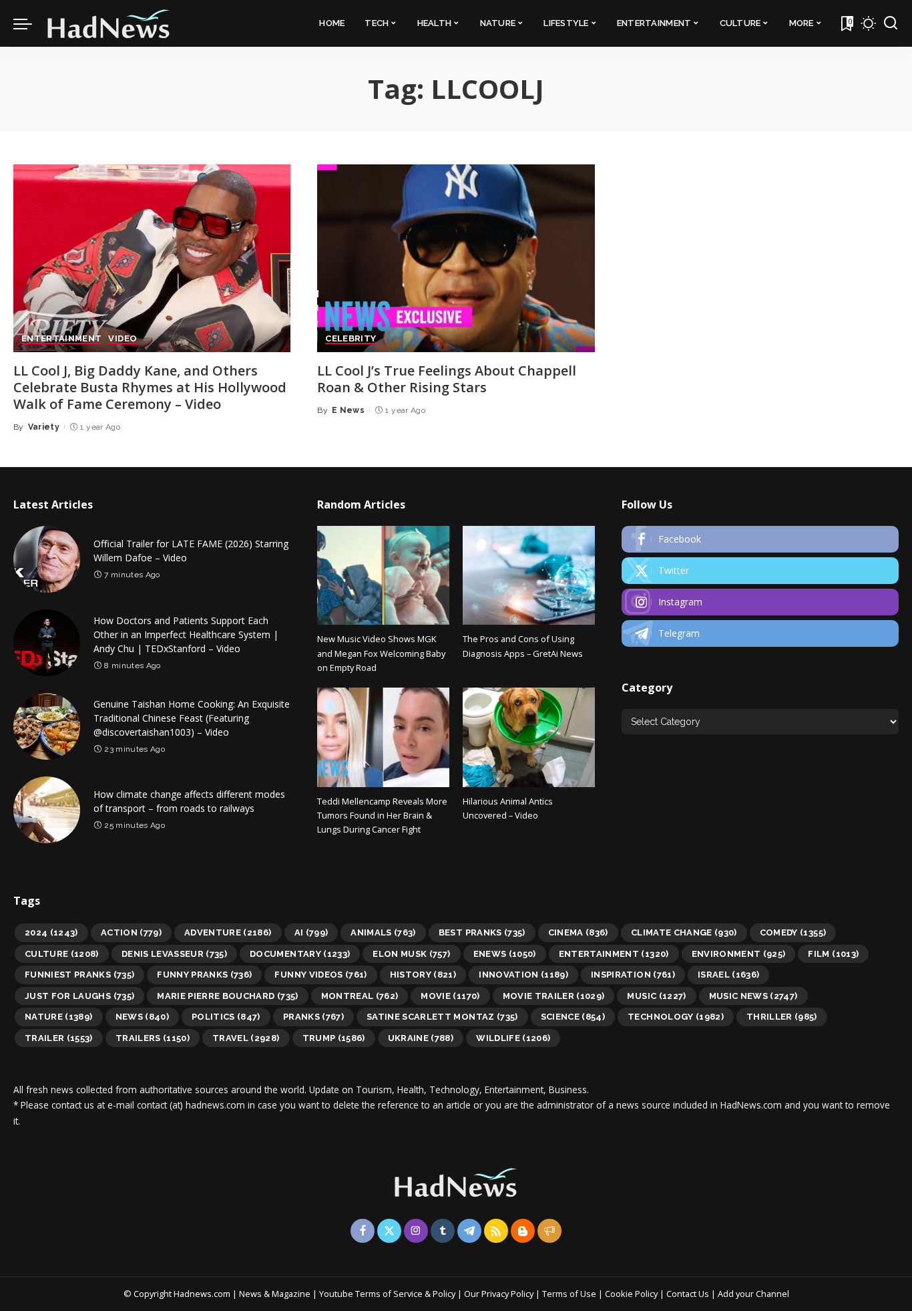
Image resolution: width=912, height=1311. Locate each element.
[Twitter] (760, 570)
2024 (51, 932)
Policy (444, 1294)
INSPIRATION (633, 975)
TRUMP (333, 1038)
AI (311, 932)
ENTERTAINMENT (61, 338)
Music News (753, 996)
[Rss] (496, 1231)
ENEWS (504, 954)
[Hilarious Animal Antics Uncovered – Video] (529, 737)
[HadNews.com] (108, 23)
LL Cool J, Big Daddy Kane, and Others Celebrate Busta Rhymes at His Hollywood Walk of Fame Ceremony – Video (149, 387)
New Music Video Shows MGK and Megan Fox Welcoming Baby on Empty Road (381, 653)
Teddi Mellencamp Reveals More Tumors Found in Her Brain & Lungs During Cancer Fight (382, 815)
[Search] (891, 23)
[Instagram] (760, 602)
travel (246, 1038)
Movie (450, 996)
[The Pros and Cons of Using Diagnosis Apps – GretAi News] (529, 575)
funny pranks (204, 975)
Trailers (153, 1038)
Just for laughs (79, 996)
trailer (59, 1038)
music (656, 996)
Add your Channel (753, 1294)
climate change (684, 932)
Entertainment (614, 954)
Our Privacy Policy (499, 1294)
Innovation (523, 975)
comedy (793, 932)
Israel (729, 975)
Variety (43, 427)
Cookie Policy (632, 1294)
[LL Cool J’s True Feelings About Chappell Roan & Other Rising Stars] (455, 258)
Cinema (578, 932)
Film (833, 954)
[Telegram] (760, 633)
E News (348, 410)
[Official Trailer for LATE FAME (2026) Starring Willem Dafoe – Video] (46, 559)
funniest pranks (79, 975)
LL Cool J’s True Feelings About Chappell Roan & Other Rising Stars (446, 378)
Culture (62, 954)
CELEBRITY (350, 338)
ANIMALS (383, 932)
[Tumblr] (443, 1231)
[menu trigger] (29, 23)
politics (226, 1017)
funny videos (320, 975)
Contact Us (688, 1294)
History (423, 975)
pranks (313, 1017)
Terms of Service (389, 1294)
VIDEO (122, 338)
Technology (676, 1017)
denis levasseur (174, 954)
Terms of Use (569, 1294)
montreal (360, 996)
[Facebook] (760, 539)
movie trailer (554, 996)
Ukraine (421, 1038)
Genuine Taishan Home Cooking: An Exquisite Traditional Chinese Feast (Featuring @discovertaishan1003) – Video (191, 718)
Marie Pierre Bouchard (227, 996)
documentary (300, 954)
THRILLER (781, 1017)
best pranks (482, 932)
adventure (228, 932)
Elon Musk (411, 954)
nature (59, 1017)
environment (739, 954)
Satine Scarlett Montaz (442, 1017)
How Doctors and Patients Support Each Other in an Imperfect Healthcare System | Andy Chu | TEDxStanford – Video (185, 634)
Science (573, 1017)
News (142, 1017)
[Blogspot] (523, 1231)
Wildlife (513, 1038)
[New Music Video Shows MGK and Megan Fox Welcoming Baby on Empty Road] (383, 575)
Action (131, 932)
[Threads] (549, 1231)
